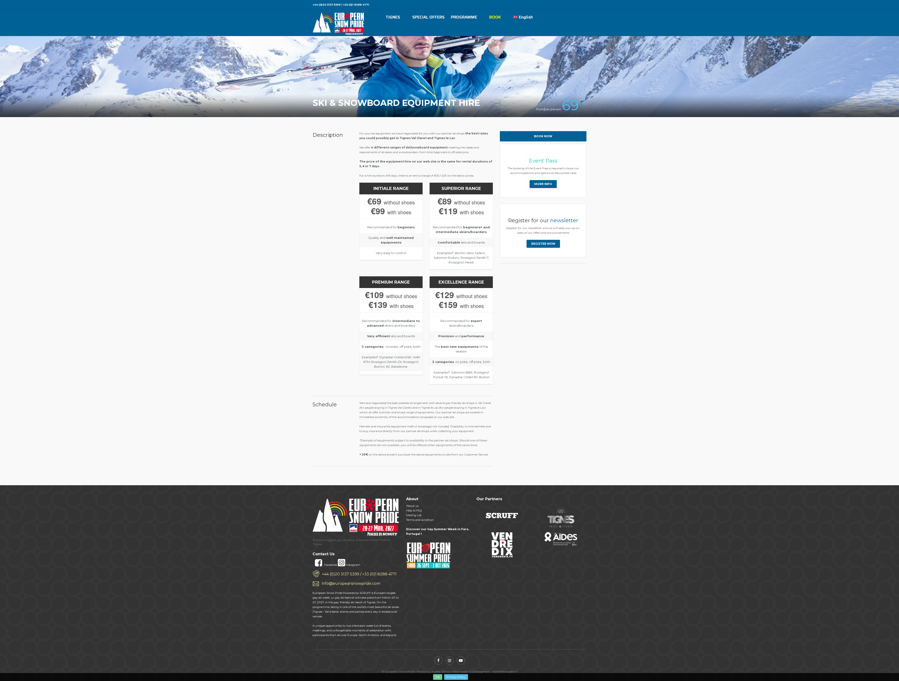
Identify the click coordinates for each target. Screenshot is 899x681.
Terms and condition (420, 520)
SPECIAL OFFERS (428, 17)
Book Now (543, 136)
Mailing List (414, 515)
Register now (543, 243)
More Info (543, 184)
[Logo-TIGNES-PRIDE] (561, 518)
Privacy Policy (456, 677)
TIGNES (393, 17)
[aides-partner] (560, 539)
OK (437, 677)
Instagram (352, 564)
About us (412, 505)
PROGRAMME (464, 17)
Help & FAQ (414, 510)
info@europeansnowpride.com (351, 583)
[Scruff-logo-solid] (501, 515)
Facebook (330, 564)
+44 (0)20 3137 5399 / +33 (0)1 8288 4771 (359, 574)
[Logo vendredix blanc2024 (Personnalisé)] (502, 545)
